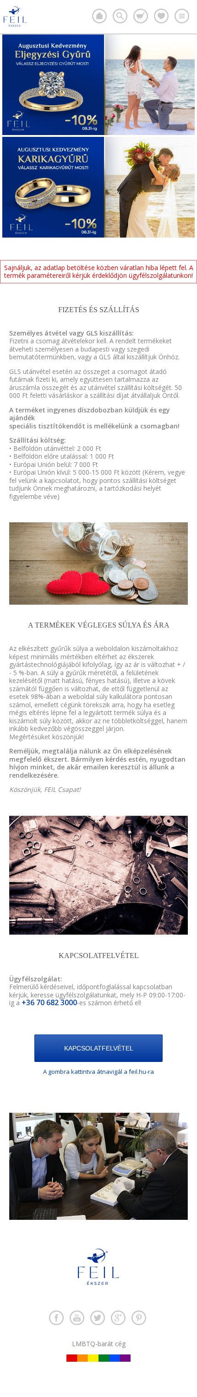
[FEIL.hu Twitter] (97, 1317)
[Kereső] (120, 16)
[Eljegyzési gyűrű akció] (98, 132)
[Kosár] (140, 16)
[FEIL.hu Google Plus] (118, 1317)
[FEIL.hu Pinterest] (138, 1317)
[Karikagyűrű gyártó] (99, 16)
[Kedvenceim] (161, 16)
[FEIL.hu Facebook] (56, 1317)
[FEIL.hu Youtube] (77, 1317)
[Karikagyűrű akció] (98, 235)
